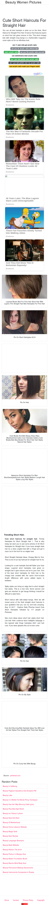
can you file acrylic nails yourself (32, 52)
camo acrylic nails (11, 52)
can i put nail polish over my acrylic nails (24, 63)
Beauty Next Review (10, 836)
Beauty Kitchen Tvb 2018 (12, 849)
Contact (16, 900)
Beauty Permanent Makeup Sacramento (18, 867)
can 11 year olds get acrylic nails (24, 45)
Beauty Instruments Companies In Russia (18, 872)
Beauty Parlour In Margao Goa (14, 854)
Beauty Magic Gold (10, 831)
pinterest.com (15, 775)
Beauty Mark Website (11, 845)
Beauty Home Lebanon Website (15, 827)
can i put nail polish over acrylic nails (24, 59)
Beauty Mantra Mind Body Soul (14, 863)
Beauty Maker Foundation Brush (15, 858)
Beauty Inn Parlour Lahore (13, 813)
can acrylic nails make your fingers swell (25, 66)
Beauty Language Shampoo (13, 840)
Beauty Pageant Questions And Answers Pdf (19, 791)
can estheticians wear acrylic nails (24, 56)
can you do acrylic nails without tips (24, 48)
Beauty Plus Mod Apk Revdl (13, 809)
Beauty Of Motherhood (11, 822)
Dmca (7, 900)
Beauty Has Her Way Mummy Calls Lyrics (18, 804)
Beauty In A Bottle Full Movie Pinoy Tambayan (20, 800)
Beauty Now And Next (11, 818)
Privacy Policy (28, 900)
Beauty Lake (7, 795)
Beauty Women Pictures (23, 2)
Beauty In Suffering (10, 786)
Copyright (40, 900)
